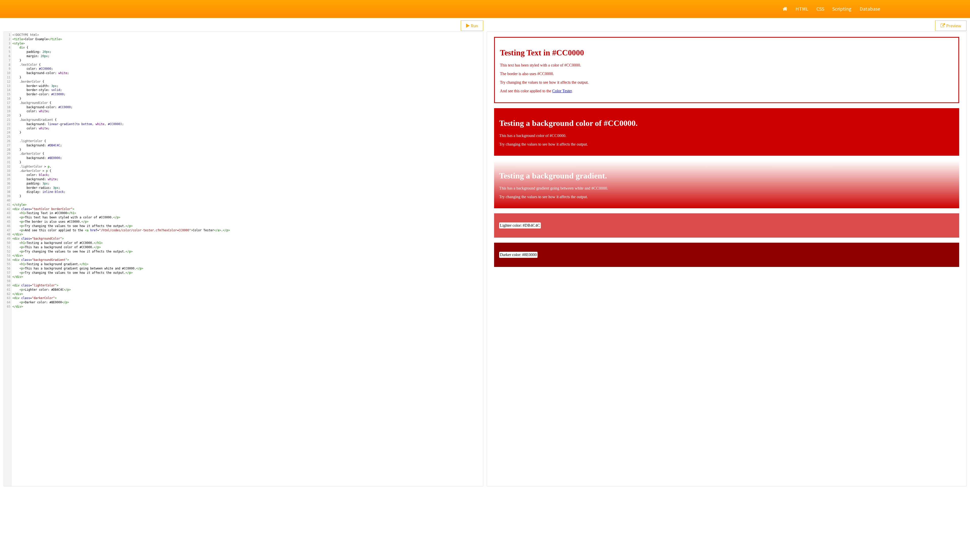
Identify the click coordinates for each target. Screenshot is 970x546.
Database (870, 9)
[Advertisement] (485, 533)
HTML (801, 9)
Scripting (842, 9)
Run (474, 26)
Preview (953, 26)
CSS (820, 9)
